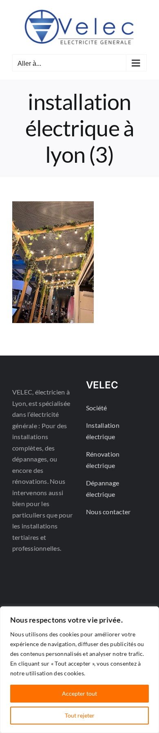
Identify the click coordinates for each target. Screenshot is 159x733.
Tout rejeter (80, 715)
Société (96, 408)
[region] (79, 669)
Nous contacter (108, 511)
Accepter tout (79, 693)
